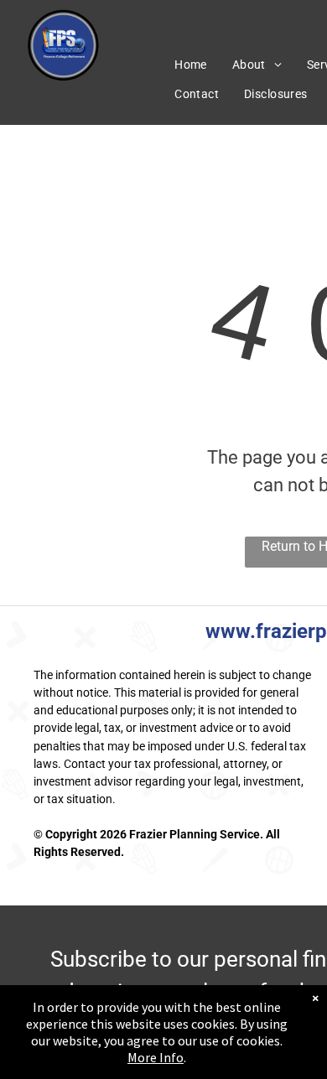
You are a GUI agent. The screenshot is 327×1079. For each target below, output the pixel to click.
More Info (155, 1057)
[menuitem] (191, 65)
